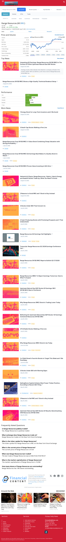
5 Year (62, 54)
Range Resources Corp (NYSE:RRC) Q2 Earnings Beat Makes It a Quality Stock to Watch (30, 154)
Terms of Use (27, 538)
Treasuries (44, 18)
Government (37, 350)
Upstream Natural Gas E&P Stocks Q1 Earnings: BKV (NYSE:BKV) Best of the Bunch (38, 289)
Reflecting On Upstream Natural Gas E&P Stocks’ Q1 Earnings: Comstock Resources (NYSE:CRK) (41, 315)
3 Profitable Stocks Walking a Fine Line (33, 329)
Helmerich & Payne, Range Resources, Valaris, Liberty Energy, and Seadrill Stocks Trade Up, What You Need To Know (41, 177)
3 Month (48, 54)
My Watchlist (46, 9)
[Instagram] (62, 479)
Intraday (32, 54)
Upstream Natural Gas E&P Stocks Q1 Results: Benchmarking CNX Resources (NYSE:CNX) (41, 412)
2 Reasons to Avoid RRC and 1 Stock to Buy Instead (37, 193)
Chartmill (6, 86)
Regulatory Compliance (38, 393)
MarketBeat (24, 241)
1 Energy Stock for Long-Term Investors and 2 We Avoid (39, 112)
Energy (33, 76)
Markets (5, 14)
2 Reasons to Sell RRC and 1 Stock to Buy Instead (36, 398)
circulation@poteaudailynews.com (54, 528)
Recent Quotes (33, 9)
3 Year (58, 54)
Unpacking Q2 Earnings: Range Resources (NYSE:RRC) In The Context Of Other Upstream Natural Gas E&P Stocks (41, 63)
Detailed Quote (59, 35)
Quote (12, 31)
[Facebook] (54, 479)
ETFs (21, 14)
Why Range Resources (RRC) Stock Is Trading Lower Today (40, 302)
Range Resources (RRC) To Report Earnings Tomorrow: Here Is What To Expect (41, 277)
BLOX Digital (22, 539)
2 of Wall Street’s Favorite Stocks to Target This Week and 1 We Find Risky (41, 359)
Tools (28, 14)
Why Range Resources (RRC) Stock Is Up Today (36, 343)
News (20, 18)
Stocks (14, 14)
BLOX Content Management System (11, 539)
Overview (14, 18)
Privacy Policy (33, 482)
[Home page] (11, 3)
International (36, 18)
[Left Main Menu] (3, 1)
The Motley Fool (25, 393)
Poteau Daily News (10, 538)
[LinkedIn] (58, 479)
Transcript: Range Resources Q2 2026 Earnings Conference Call (40, 247)
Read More (60, 108)
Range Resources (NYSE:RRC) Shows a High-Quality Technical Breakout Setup (30, 81)
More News (60, 58)
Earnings (15, 160)
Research (49, 31)
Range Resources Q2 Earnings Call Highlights (36, 234)
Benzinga (23, 255)
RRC (22, 23)
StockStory (24, 76)
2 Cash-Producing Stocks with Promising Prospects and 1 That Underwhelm (41, 221)
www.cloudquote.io (39, 476)
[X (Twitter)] (50, 479)
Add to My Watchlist (30, 29)
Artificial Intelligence (35, 122)
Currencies (27, 18)
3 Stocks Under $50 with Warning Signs (33, 370)
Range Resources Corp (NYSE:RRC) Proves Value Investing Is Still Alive (27, 166)
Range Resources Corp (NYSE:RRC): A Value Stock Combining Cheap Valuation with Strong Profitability (31, 142)
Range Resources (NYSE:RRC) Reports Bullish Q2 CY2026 (39, 260)
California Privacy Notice (40, 538)
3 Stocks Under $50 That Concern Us (32, 206)
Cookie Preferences (49, 538)
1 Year (53, 54)
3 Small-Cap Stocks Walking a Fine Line (33, 127)
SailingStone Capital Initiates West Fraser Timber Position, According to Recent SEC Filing (40, 384)
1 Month (43, 54)
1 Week (37, 54)
